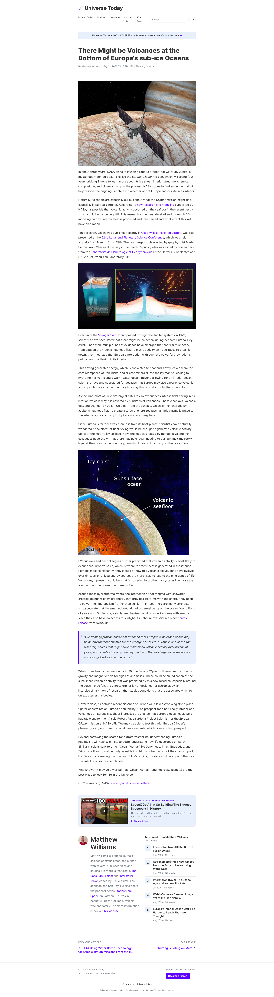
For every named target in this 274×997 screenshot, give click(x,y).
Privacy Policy (144, 984)
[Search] (193, 19)
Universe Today (104, 8)
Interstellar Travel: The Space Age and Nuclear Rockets (172, 881)
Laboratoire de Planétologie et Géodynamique (121, 252)
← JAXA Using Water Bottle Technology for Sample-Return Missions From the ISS (105, 950)
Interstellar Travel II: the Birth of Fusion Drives (173, 849)
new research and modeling (155, 204)
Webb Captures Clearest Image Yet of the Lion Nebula (173, 896)
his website (111, 911)
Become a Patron (177, 976)
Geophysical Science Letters (130, 783)
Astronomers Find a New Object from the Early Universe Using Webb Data (173, 865)
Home (81, 17)
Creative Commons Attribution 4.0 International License (150, 990)
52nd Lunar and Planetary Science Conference (132, 237)
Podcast (101, 17)
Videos (91, 17)
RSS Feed (139, 19)
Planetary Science (145, 66)
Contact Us (128, 984)
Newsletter (114, 17)
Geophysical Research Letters (161, 232)
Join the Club (127, 19)
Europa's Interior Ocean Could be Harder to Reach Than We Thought (174, 912)
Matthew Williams (91, 66)
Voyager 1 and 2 (109, 335)
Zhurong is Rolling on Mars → (176, 948)
